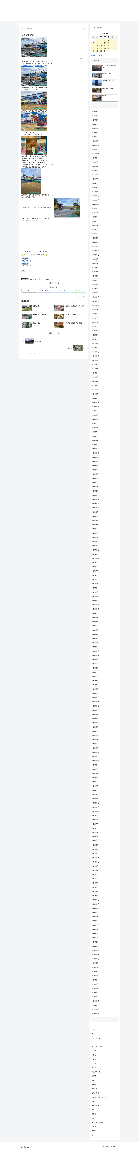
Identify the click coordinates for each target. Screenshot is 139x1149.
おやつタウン (39, 66)
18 (108, 45)
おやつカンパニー (27, 66)
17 (105, 45)
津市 (52, 279)
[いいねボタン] (23, 271)
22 (97, 48)
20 (116, 45)
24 (105, 48)
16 (101, 45)
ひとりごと (25, 279)
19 (112, 45)
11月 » (99, 55)
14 (93, 45)
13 (116, 43)
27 (116, 48)
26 (112, 48)
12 (112, 43)
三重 (42, 279)
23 (101, 48)
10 (105, 43)
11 (108, 43)
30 (101, 51)
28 (93, 51)
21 (93, 48)
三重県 (47, 279)
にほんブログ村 (26, 261)
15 (97, 45)
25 (108, 48)
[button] (84, 29)
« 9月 (93, 55)
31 (105, 51)
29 (97, 51)
